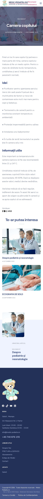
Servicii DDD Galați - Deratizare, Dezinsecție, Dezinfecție (23, 492)
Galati (4, 472)
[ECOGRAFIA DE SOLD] (21, 278)
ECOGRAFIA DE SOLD (12, 294)
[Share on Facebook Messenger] (5, 211)
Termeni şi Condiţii (8, 495)
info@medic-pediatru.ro (11, 432)
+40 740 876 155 (11, 436)
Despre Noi (6, 448)
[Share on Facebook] (3, 211)
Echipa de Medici (8, 458)
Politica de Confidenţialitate (28, 495)
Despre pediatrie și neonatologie (18, 257)
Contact (5, 461)
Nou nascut (21, 19)
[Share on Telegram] (9, 211)
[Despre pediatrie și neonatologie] (21, 241)
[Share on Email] (11, 211)
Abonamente (7, 454)
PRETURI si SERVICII (10, 451)
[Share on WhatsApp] (7, 211)
